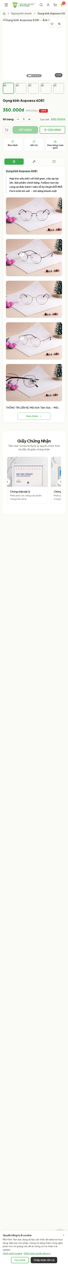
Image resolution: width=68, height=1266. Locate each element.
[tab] (8, 88)
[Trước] (7, 482)
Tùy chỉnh (19, 1260)
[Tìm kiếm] (41, 5)
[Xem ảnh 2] (33, 75)
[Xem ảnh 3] (35, 75)
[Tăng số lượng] (29, 119)
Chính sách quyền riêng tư (37, 1253)
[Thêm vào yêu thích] (52, 24)
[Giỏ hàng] (55, 5)
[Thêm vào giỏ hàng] (6, 130)
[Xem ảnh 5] (39, 75)
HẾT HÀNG (25, 129)
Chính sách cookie (12, 1253)
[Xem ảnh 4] (37, 75)
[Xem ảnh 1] (30, 75)
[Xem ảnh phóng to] (59, 24)
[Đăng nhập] (48, 5)
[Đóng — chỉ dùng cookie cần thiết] (63, 1235)
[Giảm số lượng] (18, 119)
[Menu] (6, 4)
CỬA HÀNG (54, 129)
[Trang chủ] (4, 13)
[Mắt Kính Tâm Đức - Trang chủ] (24, 4)
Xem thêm (32, 416)
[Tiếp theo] (61, 482)
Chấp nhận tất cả (43, 1260)
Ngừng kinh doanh (21, 13)
